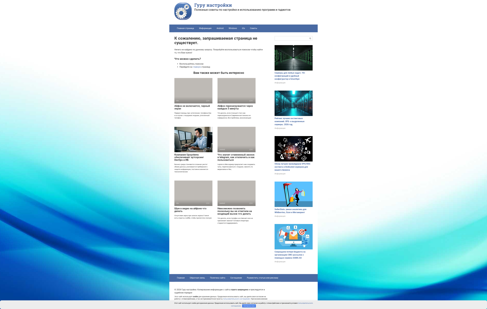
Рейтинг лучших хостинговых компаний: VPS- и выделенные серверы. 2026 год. (290, 121)
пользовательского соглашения (236, 299)
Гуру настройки (213, 5)
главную (197, 67)
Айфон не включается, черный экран (192, 107)
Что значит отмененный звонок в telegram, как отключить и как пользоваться (236, 157)
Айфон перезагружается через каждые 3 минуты (235, 107)
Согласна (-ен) (249, 306)
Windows (233, 28)
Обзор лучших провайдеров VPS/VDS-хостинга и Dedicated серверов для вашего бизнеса (293, 167)
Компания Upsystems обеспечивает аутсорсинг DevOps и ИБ (189, 157)
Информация (205, 28)
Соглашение (236, 278)
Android (220, 28)
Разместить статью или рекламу (262, 278)
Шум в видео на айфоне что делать (190, 210)
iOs (243, 28)
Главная (181, 278)
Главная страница (185, 28)
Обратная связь (197, 278)
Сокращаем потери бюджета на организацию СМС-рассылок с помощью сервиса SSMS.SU (290, 255)
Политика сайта (217, 278)
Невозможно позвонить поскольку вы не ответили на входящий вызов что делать (235, 211)
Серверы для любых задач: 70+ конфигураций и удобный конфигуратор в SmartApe (290, 76)
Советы (253, 28)
